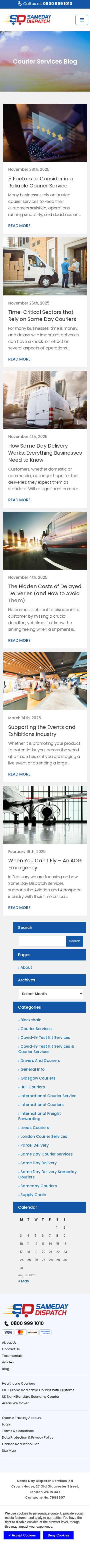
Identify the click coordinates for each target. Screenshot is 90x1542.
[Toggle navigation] (82, 20)
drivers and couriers (40, 1060)
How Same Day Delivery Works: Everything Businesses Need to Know (45, 452)
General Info (32, 1069)
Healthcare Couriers (18, 1383)
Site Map (9, 1450)
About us (9, 1342)
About (26, 967)
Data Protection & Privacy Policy (27, 1437)
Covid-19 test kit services (45, 1037)
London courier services (43, 1136)
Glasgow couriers (38, 1078)
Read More (19, 226)
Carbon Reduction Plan (21, 1444)
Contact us (11, 1349)
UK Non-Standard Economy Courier (31, 1396)
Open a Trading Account (22, 1418)
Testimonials (12, 1356)
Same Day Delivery (38, 1163)
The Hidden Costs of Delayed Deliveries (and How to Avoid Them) (45, 593)
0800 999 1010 (27, 1323)
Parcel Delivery (34, 1145)
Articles (8, 1362)
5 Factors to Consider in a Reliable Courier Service (40, 182)
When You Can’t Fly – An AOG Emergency (45, 864)
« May (23, 1281)
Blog (5, 1369)
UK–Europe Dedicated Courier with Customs (38, 1390)
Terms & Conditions (18, 1431)
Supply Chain (33, 1194)
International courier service (48, 1095)
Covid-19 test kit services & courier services (46, 1049)
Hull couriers (32, 1087)
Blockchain (31, 1020)
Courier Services (36, 1028)
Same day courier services (46, 1154)
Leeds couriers (34, 1127)
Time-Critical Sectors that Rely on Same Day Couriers (42, 316)
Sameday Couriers (38, 1186)
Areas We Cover (15, 1403)
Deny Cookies (58, 1535)
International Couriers (42, 1104)
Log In (6, 1424)
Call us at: (47, 4)
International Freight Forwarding (39, 1116)
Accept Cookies (24, 1535)
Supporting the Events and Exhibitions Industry (42, 731)
